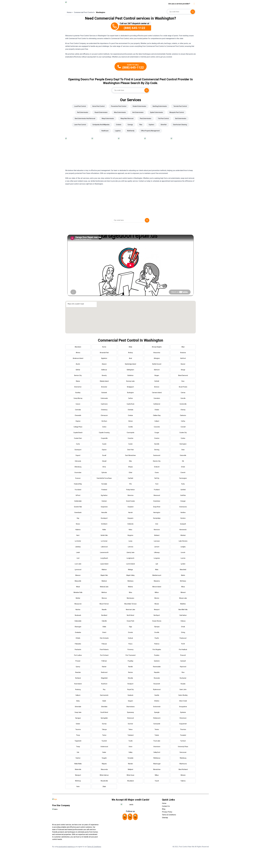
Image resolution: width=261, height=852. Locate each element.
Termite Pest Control (180, 106)
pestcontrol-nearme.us (67, 847)
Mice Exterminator (120, 112)
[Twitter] (130, 817)
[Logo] (84, 3)
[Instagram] (125, 817)
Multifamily (130, 131)
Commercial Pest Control (84, 12)
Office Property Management (150, 131)
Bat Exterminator (180, 118)
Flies (140, 124)
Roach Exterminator (101, 112)
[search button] (192, 11)
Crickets (118, 124)
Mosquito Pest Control (177, 112)
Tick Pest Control (163, 118)
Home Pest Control (98, 106)
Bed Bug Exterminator (160, 106)
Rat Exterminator (82, 112)
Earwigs (130, 124)
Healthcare (104, 131)
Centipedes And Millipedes (100, 124)
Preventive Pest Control (118, 106)
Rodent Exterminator (139, 106)
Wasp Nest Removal (127, 118)
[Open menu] (194, 3)
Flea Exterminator (145, 118)
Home (69, 12)
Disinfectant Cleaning (180, 124)
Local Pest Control (80, 106)
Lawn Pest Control (80, 124)
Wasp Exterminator (108, 118)
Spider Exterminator (156, 112)
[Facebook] (135, 817)
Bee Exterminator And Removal (85, 118)
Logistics (118, 131)
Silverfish (164, 124)
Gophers (151, 124)
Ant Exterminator (138, 112)
